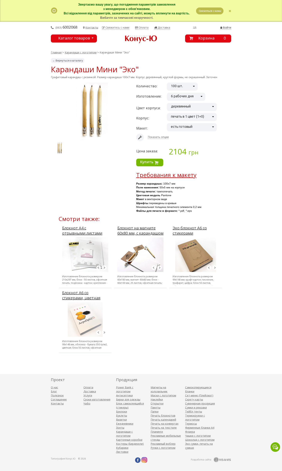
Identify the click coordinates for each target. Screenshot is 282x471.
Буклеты (121, 415)
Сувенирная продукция (200, 403)
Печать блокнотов (163, 415)
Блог (54, 391)
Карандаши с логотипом (80, 52)
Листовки (122, 452)
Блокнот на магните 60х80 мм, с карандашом (140, 230)
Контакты (57, 403)
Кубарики (122, 448)
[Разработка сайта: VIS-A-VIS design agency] (222, 459)
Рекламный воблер (163, 444)
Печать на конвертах (164, 423)
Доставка (89, 391)
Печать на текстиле (164, 427)
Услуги (87, 395)
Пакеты (155, 407)
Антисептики (124, 395)
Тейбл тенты (193, 411)
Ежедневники (124, 423)
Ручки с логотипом (163, 448)
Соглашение (59, 399)
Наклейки (157, 399)
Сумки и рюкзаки (196, 407)
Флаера (190, 431)
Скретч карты (194, 399)
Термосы (191, 423)
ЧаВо (86, 403)
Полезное (57, 395)
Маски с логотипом (163, 395)
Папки (154, 411)
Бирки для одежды (128, 399)
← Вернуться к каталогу (67, 60)
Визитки (121, 419)
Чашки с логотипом (198, 435)
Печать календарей (163, 419)
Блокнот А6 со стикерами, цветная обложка (81, 298)
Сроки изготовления (96, 399)
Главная (56, 52)
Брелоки (121, 411)
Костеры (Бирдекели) (130, 444)
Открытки (157, 403)
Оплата (88, 387)
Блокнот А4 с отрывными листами (82, 230)
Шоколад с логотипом (199, 439)
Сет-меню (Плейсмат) (199, 395)
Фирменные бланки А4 (199, 427)
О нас (54, 387)
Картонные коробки (129, 439)
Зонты (120, 427)
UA (194, 27)
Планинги (157, 431)
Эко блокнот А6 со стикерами (190, 230)
